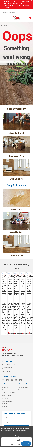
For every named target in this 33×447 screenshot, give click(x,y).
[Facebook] (7, 380)
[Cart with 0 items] (30, 18)
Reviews (4, 407)
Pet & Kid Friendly (16, 232)
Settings (16, 436)
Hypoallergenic (16, 255)
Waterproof (16, 209)
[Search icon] (28, 12)
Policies (4, 390)
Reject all (16, 440)
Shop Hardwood (16, 133)
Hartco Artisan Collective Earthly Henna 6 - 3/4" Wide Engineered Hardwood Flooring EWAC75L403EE (4, 311)
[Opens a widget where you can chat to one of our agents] (26, 443)
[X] (3, 380)
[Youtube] (12, 380)
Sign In (20, 390)
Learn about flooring (8, 393)
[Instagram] (20, 380)
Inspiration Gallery (7, 401)
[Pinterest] (16, 380)
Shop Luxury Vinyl (16, 156)
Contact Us (5, 404)
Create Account (23, 387)
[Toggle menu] (2, 18)
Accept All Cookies (16, 444)
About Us (5, 387)
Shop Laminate (16, 179)
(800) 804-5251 (9, 364)
